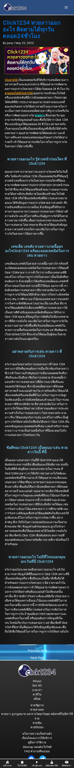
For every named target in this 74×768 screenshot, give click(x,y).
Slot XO (37, 685)
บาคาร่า (37, 690)
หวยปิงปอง (37, 727)
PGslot (37, 681)
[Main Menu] (66, 7)
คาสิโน (37, 694)
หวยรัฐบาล (37, 705)
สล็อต (37, 699)
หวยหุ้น (37, 723)
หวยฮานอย (37, 709)
